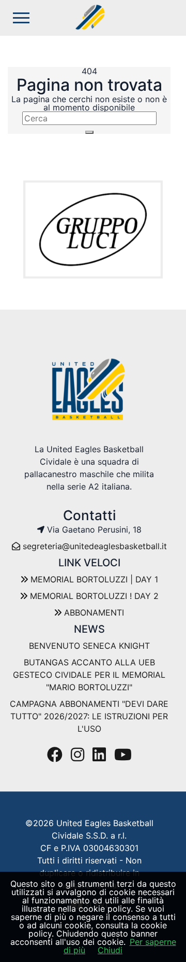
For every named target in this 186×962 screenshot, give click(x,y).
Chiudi (110, 950)
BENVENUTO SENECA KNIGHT (89, 645)
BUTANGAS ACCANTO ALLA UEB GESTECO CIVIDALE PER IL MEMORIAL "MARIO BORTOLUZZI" (89, 674)
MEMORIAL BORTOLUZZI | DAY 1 (93, 579)
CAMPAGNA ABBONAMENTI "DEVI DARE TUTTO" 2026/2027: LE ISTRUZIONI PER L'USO (89, 716)
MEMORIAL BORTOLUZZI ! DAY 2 (93, 596)
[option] (93, 229)
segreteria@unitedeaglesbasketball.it (95, 546)
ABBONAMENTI (92, 612)
